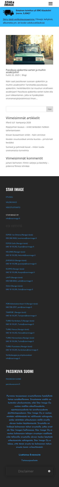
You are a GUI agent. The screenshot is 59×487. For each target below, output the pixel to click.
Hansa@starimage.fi (26, 333)
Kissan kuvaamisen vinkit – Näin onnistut (25, 134)
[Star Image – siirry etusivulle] (9, 3)
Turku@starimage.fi (26, 324)
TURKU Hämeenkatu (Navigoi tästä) (20, 338)
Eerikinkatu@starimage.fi (28, 350)
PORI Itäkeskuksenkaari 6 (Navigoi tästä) (22, 303)
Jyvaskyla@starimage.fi (27, 263)
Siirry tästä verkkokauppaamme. (19, 19)
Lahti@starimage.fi (25, 281)
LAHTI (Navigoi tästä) (14, 277)
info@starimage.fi (13, 218)
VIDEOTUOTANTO (13, 207)
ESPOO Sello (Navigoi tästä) (17, 243)
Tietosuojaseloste (29, 460)
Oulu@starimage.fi (25, 289)
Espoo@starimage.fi (26, 246)
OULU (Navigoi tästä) (14, 286)
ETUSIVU (9, 197)
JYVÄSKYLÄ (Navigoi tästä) (16, 260)
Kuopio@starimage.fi (26, 272)
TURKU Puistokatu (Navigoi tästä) (19, 346)
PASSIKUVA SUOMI (13, 379)
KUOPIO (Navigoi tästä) (15, 269)
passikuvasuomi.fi (13, 384)
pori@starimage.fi (25, 307)
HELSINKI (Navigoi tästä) (15, 252)
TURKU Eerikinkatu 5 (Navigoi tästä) (20, 321)
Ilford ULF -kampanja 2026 (18, 122)
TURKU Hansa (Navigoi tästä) (17, 329)
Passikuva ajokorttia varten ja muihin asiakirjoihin (26, 71)
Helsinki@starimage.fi (27, 255)
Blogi (24, 75)
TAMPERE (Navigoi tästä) (16, 312)
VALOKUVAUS (11, 202)
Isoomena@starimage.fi (27, 238)
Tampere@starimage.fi (27, 315)
